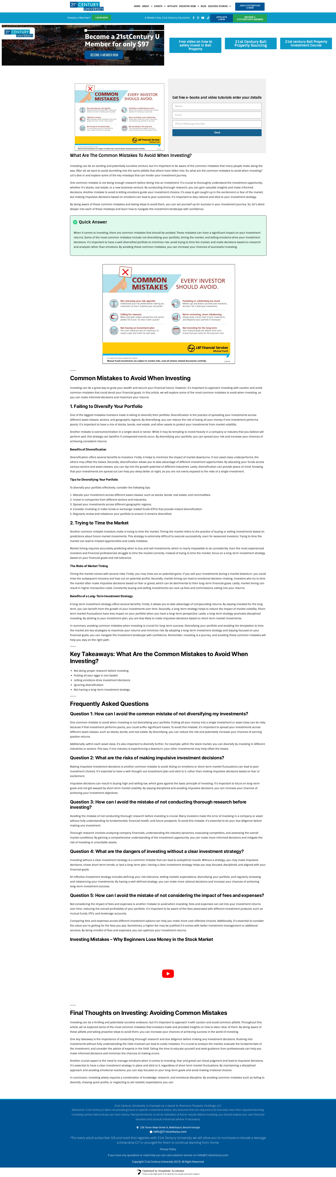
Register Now (187, 6)
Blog (203, 6)
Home (137, 6)
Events (158, 6)
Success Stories (218, 6)
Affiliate (172, 6)
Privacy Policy (168, 1149)
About (145, 6)
